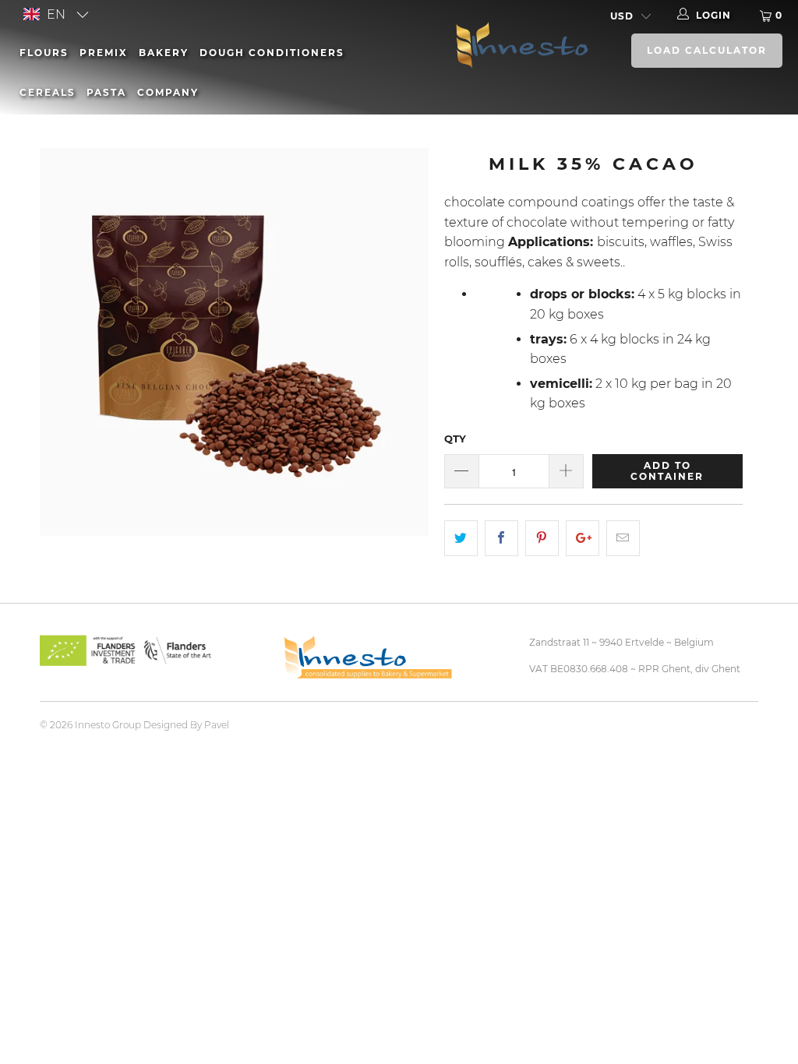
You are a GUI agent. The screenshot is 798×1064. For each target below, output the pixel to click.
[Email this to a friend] (623, 538)
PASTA (106, 92)
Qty (455, 438)
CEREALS (47, 92)
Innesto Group (108, 725)
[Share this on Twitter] (461, 538)
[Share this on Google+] (582, 538)
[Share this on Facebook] (501, 538)
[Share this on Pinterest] (542, 538)
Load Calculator (707, 50)
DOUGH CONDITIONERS (272, 52)
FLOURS (44, 52)
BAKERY (164, 52)
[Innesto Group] (518, 44)
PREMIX (103, 52)
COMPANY (168, 92)
